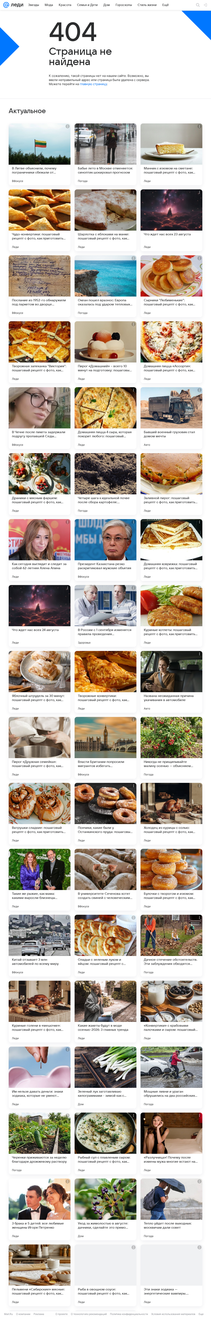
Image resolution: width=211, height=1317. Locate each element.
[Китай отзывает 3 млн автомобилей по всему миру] (39, 946)
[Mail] (6, 5)
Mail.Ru (8, 1314)
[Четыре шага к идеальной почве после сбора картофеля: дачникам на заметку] (105, 484)
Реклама (39, 1314)
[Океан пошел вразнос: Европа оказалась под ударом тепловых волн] (105, 286)
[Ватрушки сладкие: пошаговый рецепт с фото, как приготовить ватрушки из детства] (39, 814)
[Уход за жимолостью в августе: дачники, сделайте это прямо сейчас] (105, 1209)
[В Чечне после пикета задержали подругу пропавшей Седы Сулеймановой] (39, 418)
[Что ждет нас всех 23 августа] (171, 220)
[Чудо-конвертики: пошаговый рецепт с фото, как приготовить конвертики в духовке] (39, 220)
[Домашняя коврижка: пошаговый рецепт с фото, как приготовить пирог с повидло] (171, 550)
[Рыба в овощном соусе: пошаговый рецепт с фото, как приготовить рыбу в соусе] (105, 1275)
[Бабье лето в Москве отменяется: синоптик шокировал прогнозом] (105, 154)
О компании (23, 1314)
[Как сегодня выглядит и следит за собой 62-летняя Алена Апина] (39, 550)
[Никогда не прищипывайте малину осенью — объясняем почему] (171, 748)
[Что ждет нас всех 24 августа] (39, 616)
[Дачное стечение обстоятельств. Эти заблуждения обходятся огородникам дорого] (171, 946)
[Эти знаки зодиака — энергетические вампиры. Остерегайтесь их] (171, 1275)
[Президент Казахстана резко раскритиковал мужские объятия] (105, 550)
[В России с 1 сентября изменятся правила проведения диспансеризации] (105, 616)
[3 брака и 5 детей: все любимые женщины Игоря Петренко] (39, 1209)
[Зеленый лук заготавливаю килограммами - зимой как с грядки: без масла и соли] (105, 1077)
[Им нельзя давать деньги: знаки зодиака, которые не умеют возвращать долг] (39, 1077)
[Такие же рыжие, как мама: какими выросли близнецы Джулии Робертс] (39, 880)
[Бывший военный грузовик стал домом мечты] (171, 418)
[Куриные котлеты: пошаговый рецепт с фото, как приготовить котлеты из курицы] (171, 616)
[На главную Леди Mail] (16, 5)
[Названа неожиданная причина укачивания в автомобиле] (171, 682)
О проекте (61, 1314)
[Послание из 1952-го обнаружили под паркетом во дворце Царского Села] (39, 286)
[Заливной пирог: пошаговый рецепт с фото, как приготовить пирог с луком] (171, 484)
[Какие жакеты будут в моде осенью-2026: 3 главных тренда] (105, 1012)
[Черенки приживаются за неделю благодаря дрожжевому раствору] (39, 1143)
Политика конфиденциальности (129, 1314)
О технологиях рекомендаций (89, 1314)
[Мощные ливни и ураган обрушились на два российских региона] (171, 1077)
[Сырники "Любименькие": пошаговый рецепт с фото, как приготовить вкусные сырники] (171, 286)
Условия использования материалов (173, 1314)
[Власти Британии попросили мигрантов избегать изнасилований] (105, 748)
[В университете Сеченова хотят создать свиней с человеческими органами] (105, 880)
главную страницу (93, 84)
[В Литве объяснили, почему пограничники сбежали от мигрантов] (39, 154)
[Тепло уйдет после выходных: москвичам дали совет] (171, 1209)
